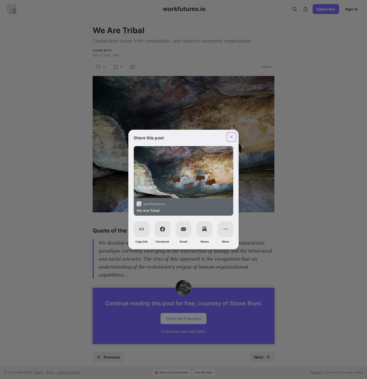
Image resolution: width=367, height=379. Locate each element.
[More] (225, 229)
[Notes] (204, 229)
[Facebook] (163, 229)
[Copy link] (142, 229)
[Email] (183, 229)
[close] (231, 137)
